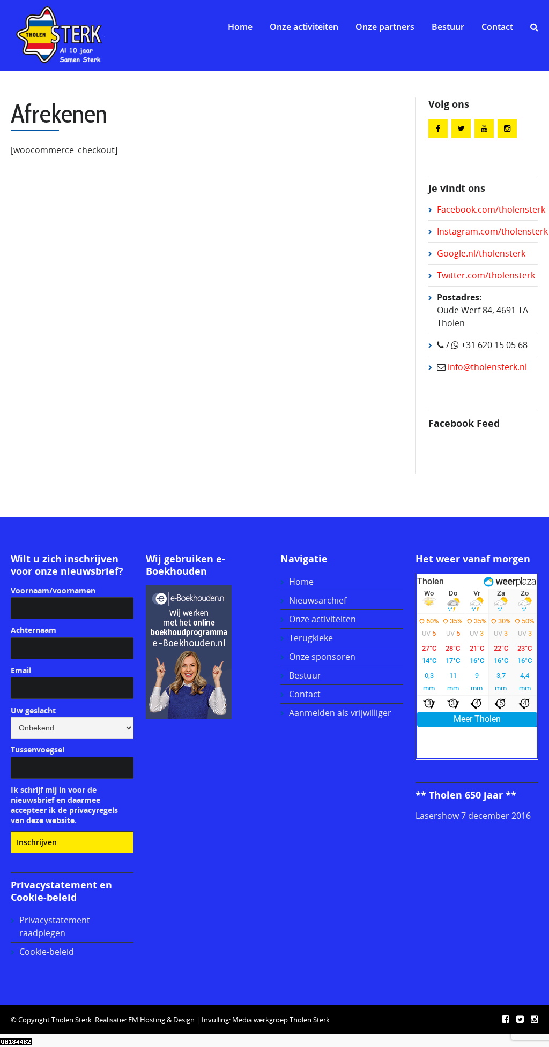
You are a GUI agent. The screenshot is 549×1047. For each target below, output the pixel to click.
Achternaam (33, 630)
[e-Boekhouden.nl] (189, 651)
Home (240, 27)
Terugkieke (311, 638)
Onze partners (384, 27)
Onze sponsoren (322, 656)
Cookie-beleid (46, 952)
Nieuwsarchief (317, 600)
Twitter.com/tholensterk (486, 275)
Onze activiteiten (304, 27)
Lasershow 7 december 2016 (473, 816)
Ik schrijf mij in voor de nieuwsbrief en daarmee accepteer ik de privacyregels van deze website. (64, 805)
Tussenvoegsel (37, 749)
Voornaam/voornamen (53, 590)
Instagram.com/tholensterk (492, 231)
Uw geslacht (33, 710)
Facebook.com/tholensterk (491, 209)
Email (21, 670)
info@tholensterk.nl (486, 367)
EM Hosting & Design (161, 1020)
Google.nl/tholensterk (481, 253)
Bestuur (448, 27)
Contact (497, 27)
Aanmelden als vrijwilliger (340, 713)
